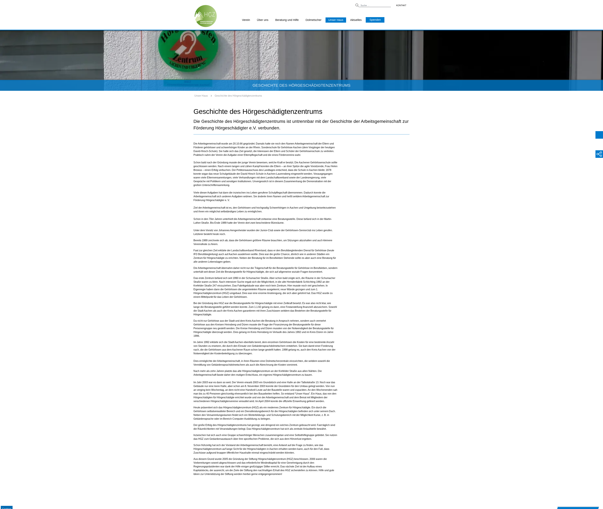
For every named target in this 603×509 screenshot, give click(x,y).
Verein (246, 20)
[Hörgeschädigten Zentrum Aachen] (206, 15)
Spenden (375, 19)
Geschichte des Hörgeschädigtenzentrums (238, 95)
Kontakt (401, 5)
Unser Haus (335, 20)
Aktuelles (356, 20)
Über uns (262, 20)
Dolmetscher (313, 20)
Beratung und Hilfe (287, 20)
